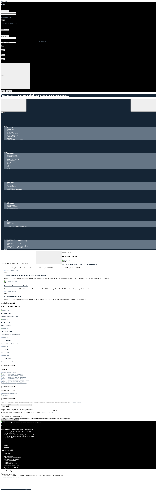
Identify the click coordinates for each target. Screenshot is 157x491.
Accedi (3, 4)
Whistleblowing (8, 462)
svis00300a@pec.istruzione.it (21, 436)
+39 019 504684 (10, 433)
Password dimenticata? (6, 17)
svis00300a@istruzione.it (21, 434)
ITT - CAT (6, 340)
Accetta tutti (25, 405)
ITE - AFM (7, 331)
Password (18, 14)
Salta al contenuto (5, 1)
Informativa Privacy (9, 456)
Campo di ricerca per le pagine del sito (10, 263)
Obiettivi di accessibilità (10, 460)
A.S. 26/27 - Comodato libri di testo (16, 286)
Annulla (3, 91)
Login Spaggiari (42, 41)
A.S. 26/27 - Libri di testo (12, 296)
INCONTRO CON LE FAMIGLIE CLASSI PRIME (79, 265)
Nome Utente (19, 12)
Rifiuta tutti (14, 405)
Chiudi (2, 50)
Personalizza (4, 405)
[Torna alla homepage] (78, 95)
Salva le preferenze (13, 419)
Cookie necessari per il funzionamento (11, 416)
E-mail (18, 38)
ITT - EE (6, 350)
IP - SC (5, 322)
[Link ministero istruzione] (8, 3)
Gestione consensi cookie (10, 463)
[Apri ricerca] (143, 105)
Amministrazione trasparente (11, 465)
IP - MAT (6, 313)
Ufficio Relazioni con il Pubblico (12, 457)
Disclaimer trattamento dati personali (10, 477)
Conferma (8, 91)
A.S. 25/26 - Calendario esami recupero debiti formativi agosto (25, 275)
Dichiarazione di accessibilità (11, 459)
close (2, 112)
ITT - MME (7, 359)
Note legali (7, 454)
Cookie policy (7, 453)
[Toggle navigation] (13, 105)
